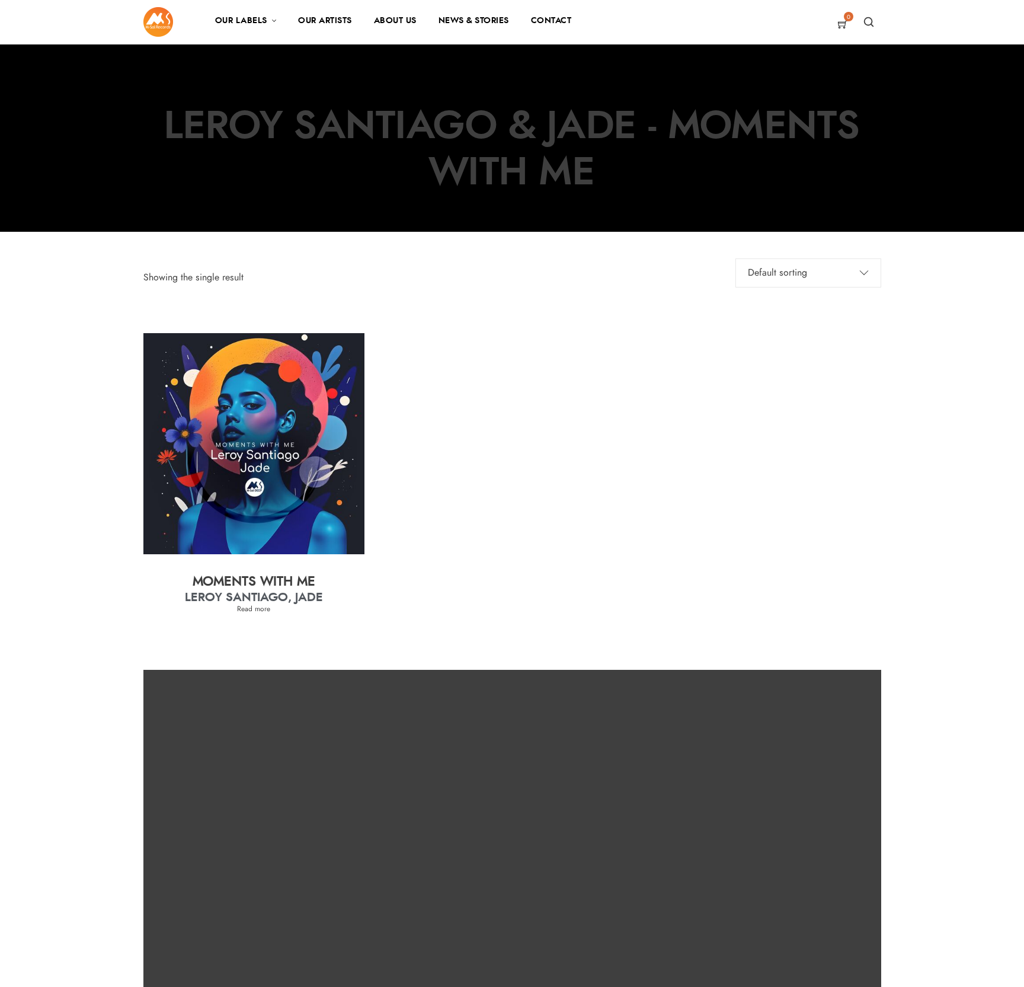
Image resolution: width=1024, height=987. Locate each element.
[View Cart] (842, 25)
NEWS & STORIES (474, 21)
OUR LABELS (241, 21)
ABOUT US (395, 21)
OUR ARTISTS (325, 21)
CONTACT (551, 21)
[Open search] (868, 21)
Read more (253, 608)
